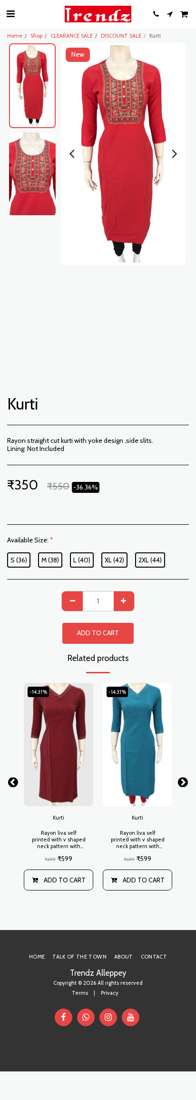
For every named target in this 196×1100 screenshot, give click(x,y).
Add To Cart (65, 880)
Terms (80, 993)
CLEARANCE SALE (71, 35)
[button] (10, 14)
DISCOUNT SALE (121, 35)
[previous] (73, 154)
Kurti (58, 817)
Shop (36, 35)
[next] (174, 154)
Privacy (109, 993)
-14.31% (38, 692)
